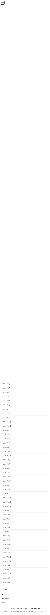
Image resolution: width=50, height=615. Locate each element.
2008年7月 (6, 460)
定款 (3, 603)
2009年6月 (6, 439)
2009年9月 (6, 430)
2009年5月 (6, 443)
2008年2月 (6, 472)
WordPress (14, 611)
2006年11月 (7, 502)
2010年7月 (6, 413)
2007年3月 (6, 485)
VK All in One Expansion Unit (38, 611)
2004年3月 (6, 548)
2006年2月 (6, 531)
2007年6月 (6, 481)
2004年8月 (6, 536)
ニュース (4, 594)
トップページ (6, 590)
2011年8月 (6, 396)
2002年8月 (6, 578)
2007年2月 (6, 489)
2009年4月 (6, 447)
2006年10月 (7, 506)
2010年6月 (6, 418)
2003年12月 (7, 557)
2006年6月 (6, 519)
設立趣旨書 (5, 598)
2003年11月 (7, 561)
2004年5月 (6, 544)
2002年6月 (6, 582)
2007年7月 (6, 477)
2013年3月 (6, 388)
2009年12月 (7, 422)
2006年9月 (6, 510)
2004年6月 (6, 540)
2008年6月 (6, 464)
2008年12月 (7, 456)
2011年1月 (6, 409)
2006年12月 (7, 498)
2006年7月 (6, 515)
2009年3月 (6, 451)
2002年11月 (7, 574)
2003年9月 (6, 565)
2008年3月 (6, 468)
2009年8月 (6, 434)
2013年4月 (6, 384)
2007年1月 (6, 494)
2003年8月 (6, 569)
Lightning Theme (24, 611)
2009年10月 (7, 426)
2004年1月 (6, 553)
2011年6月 (6, 405)
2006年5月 (6, 523)
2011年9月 (6, 392)
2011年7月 (6, 401)
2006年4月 (6, 527)
